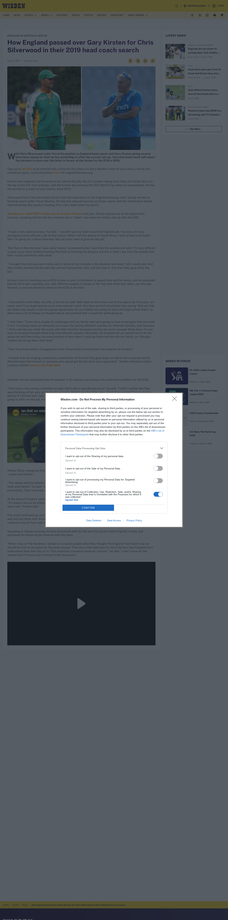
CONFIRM (88, 507)
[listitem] (114, 448)
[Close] (175, 399)
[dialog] (114, 460)
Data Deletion (94, 520)
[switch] (158, 456)
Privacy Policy (134, 520)
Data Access (114, 520)
